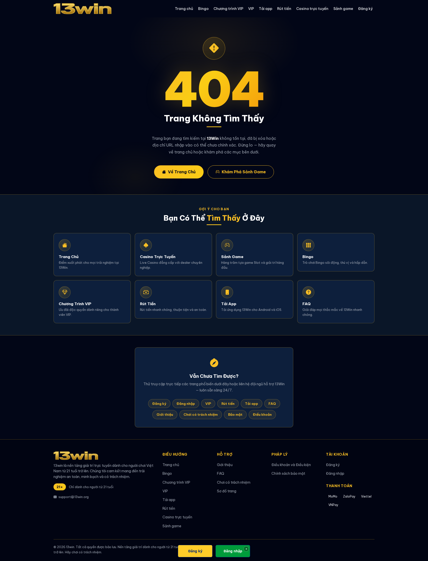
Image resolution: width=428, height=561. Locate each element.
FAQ (272, 403)
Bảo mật (235, 414)
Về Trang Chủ (182, 171)
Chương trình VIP (228, 8)
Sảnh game (343, 8)
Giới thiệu (165, 414)
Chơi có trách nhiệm (201, 414)
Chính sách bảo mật (288, 473)
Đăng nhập (186, 403)
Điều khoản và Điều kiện (291, 465)
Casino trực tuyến (312, 8)
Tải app (265, 8)
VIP (251, 8)
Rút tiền (284, 8)
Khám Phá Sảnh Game (244, 171)
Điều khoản (262, 414)
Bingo (203, 8)
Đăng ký (365, 8)
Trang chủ (184, 8)
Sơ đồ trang (226, 491)
